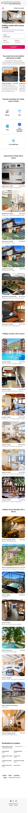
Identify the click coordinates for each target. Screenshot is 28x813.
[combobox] (13, 37)
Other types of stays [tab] (7, 746)
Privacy (11, 805)
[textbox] (7, 42)
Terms (16, 805)
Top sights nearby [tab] (19, 746)
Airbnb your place (19, 8)
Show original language (15, 3)
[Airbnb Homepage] (3, 8)
